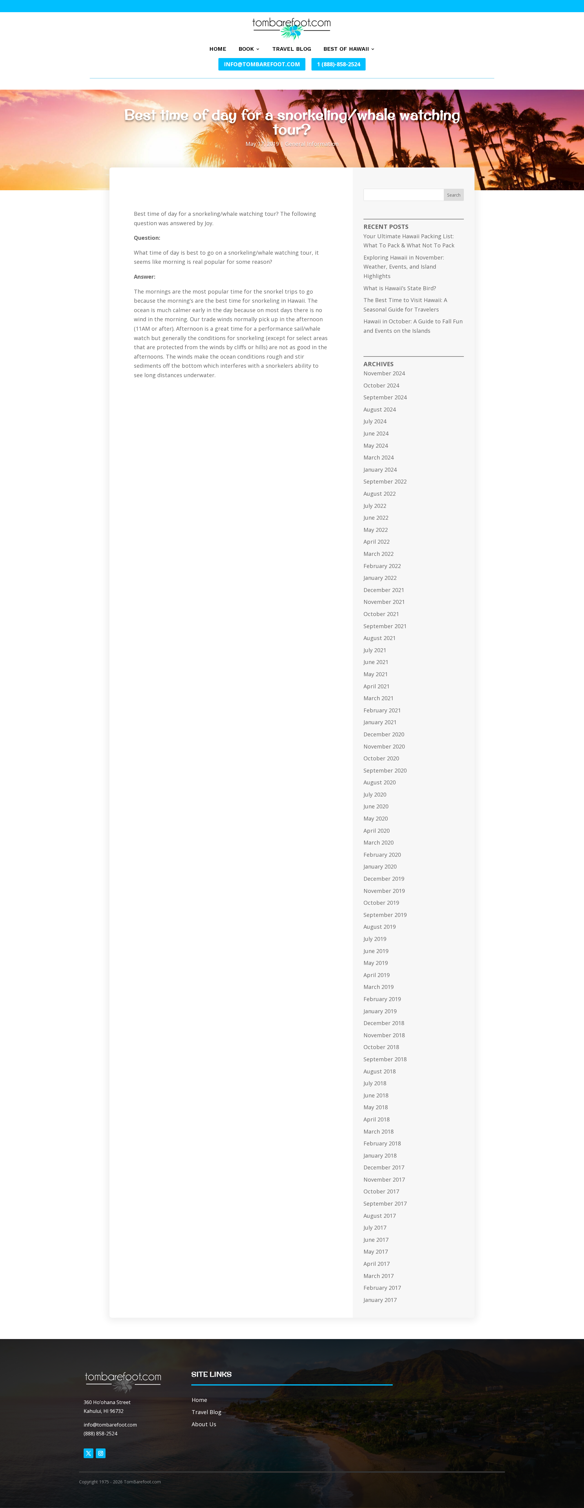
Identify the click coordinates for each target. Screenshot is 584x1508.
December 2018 (383, 1023)
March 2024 (378, 457)
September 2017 (385, 1203)
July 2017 (374, 1227)
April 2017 (376, 1263)
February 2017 (382, 1287)
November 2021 (384, 601)
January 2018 (380, 1155)
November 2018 (384, 1035)
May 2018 (375, 1107)
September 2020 (385, 770)
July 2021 (374, 650)
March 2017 (378, 1275)
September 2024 (385, 397)
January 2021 (380, 722)
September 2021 (385, 626)
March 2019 (378, 986)
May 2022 (375, 529)
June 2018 (375, 1095)
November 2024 (384, 373)
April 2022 (376, 541)
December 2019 (383, 878)
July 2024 (374, 421)
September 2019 (385, 914)
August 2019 (379, 926)
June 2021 (375, 662)
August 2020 (379, 782)
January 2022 (380, 577)
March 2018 (378, 1131)
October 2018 (381, 1047)
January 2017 (380, 1299)
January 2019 (380, 1011)
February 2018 (382, 1143)
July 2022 (374, 505)
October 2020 (381, 758)
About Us (204, 1424)
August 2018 (379, 1071)
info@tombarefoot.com (262, 64)
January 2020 (380, 866)
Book (246, 49)
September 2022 (385, 481)
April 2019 (376, 975)
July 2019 (374, 938)
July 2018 (374, 1083)
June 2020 (375, 806)
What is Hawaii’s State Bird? (399, 288)
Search (454, 195)
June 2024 (375, 433)
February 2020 (382, 854)
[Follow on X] (88, 1453)
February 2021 (382, 710)
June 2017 (375, 1239)
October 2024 (381, 385)
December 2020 (383, 734)
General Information (312, 143)
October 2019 (381, 902)
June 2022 (375, 517)
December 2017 (383, 1167)
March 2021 (378, 698)
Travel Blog (291, 49)
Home (217, 49)
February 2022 (382, 566)
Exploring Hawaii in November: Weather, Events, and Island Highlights (403, 267)
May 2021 (375, 674)
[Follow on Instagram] (101, 1453)
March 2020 (378, 842)
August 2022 (379, 493)
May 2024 (375, 445)
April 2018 (376, 1119)
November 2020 (384, 746)
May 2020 (375, 818)
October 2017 (381, 1191)
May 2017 (375, 1251)
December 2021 (383, 590)
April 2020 (376, 830)
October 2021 (381, 614)
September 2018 (385, 1059)
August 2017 (379, 1215)
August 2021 (379, 638)
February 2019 (382, 999)
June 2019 (375, 951)
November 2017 (384, 1179)
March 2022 (378, 553)
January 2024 (380, 469)
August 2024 (379, 409)
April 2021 (376, 686)
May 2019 (375, 962)
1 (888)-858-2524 (338, 64)
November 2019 (384, 890)
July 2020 (374, 794)
